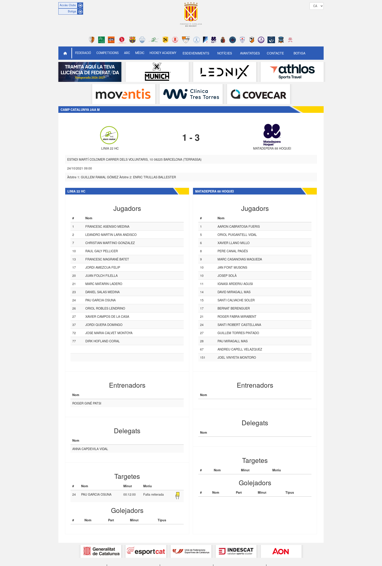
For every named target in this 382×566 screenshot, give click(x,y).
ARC (127, 53)
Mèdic (139, 53)
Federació (83, 53)
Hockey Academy (163, 53)
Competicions (107, 53)
